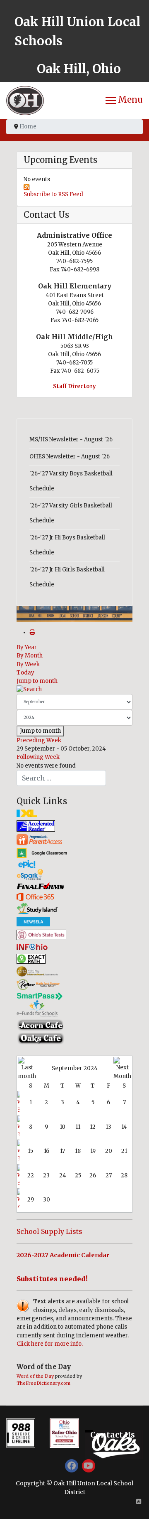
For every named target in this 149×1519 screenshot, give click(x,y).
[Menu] (124, 100)
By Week (28, 664)
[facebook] (71, 1465)
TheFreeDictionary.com (43, 1383)
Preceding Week (39, 740)
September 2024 (75, 1068)
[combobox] (61, 778)
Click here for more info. (50, 1343)
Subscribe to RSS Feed (53, 194)
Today (25, 672)
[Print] (32, 632)
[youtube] (88, 1465)
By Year (27, 647)
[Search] (74, 689)
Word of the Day (35, 1376)
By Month (30, 655)
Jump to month (37, 680)
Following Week (38, 757)
